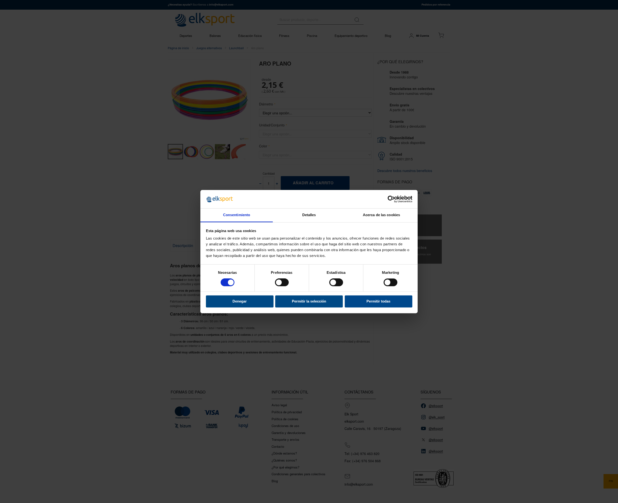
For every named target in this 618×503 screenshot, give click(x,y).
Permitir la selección (309, 301)
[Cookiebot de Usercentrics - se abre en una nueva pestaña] (391, 199)
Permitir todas (378, 301)
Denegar (239, 301)
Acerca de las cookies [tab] (381, 215)
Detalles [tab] (309, 215)
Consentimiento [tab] (236, 215)
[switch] (282, 283)
